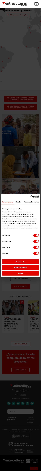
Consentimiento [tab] (7, 202)
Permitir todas (20, 262)
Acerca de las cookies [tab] (31, 202)
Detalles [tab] (18, 202)
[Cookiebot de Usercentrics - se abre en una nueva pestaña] (30, 196)
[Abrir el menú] (36, 4)
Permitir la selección (20, 267)
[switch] (36, 241)
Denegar (20, 273)
